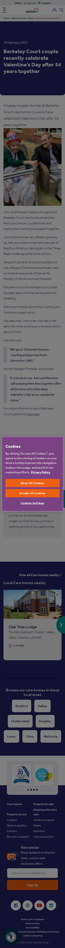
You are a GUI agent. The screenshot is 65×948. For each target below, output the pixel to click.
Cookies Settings (32, 503)
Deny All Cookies (32, 483)
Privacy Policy (40, 472)
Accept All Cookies (32, 493)
